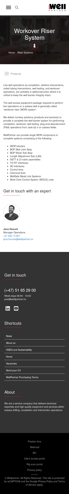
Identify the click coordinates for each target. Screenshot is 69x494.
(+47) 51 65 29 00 (20, 290)
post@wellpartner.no (15, 299)
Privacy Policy (45, 481)
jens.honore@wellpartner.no (18, 239)
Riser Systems (25, 52)
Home (12, 52)
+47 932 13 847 (11, 235)
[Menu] (8, 7)
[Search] (16, 8)
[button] (7, 308)
